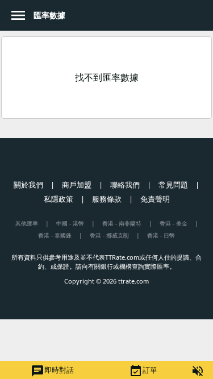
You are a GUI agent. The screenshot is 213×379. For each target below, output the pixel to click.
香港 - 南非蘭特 (121, 223)
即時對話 (52, 371)
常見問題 (173, 185)
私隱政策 (58, 199)
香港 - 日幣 (161, 235)
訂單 (143, 371)
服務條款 (107, 199)
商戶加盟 (76, 185)
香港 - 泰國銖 (55, 235)
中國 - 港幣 (70, 223)
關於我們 (28, 185)
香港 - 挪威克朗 (109, 235)
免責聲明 (155, 199)
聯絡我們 (125, 185)
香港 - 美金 (173, 223)
